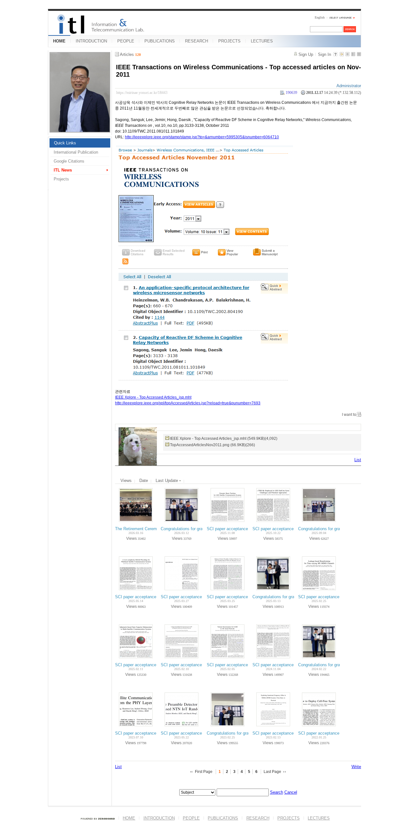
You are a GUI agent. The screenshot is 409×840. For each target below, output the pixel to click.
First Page (203, 771)
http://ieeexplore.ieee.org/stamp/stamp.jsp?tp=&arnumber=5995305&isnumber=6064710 (202, 137)
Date (143, 480)
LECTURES (262, 41)
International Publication (76, 152)
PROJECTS (229, 41)
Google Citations (69, 161)
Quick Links (65, 143)
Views (126, 480)
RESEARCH (196, 41)
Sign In (324, 54)
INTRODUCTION (91, 41)
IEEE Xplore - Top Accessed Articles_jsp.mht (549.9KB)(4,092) (223, 438)
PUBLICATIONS (159, 41)
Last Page (272, 771)
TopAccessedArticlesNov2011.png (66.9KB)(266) (212, 445)
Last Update (167, 480)
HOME (59, 41)
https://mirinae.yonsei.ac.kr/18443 (141, 92)
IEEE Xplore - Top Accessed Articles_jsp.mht (153, 397)
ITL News (63, 170)
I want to (349, 414)
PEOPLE (125, 41)
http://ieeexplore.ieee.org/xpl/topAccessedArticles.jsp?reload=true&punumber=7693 (187, 403)
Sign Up (305, 54)
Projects (61, 179)
